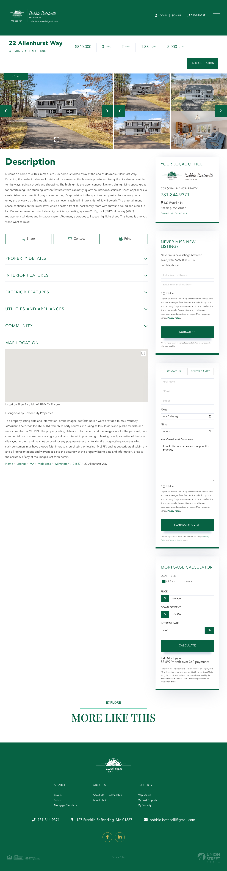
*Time (164, 425)
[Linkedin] (120, 837)
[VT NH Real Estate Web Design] (209, 857)
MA (32, 464)
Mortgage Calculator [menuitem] (65, 805)
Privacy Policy (173, 318)
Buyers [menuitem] (58, 795)
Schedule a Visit (200, 371)
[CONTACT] (202, 63)
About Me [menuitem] (98, 795)
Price (164, 592)
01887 (77, 464)
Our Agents (181, 213)
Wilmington (61, 464)
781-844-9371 (198, 15)
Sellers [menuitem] (57, 800)
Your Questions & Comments (177, 439)
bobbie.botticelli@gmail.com (172, 820)
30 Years (170, 581)
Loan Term (169, 576)
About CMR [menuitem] (99, 800)
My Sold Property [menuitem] (147, 800)
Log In (162, 16)
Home (9, 464)
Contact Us (167, 213)
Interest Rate (170, 623)
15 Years (187, 581)
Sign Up (176, 16)
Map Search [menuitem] (144, 795)
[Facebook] (107, 837)
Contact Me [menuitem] (115, 795)
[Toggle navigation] (216, 15)
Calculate (187, 645)
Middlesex (44, 464)
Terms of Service (175, 540)
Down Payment (171, 607)
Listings (21, 464)
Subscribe (187, 332)
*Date (164, 410)
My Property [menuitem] (144, 805)
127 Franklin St (103, 820)
